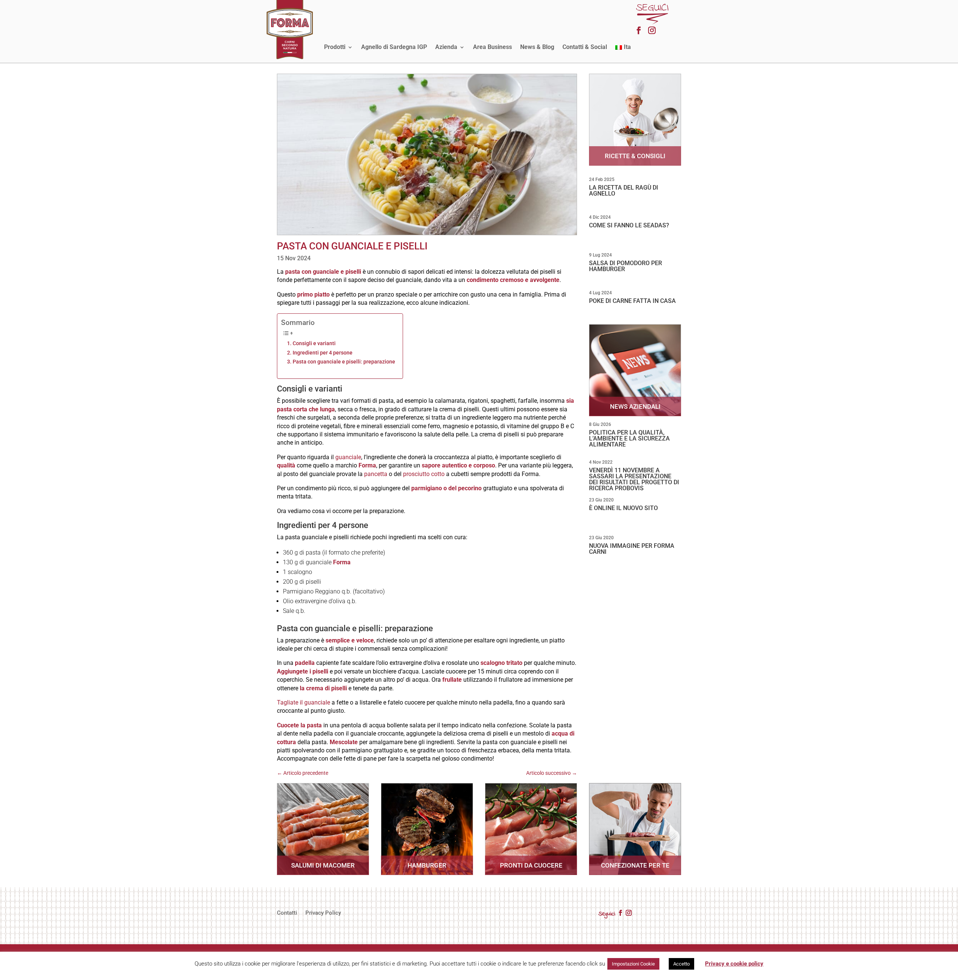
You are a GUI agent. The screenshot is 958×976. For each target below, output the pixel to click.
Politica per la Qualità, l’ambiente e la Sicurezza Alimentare (629, 438)
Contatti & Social (584, 46)
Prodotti (334, 46)
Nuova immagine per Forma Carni (631, 548)
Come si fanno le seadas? (629, 225)
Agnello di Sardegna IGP (394, 46)
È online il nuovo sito (623, 508)
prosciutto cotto (424, 474)
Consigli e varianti (314, 343)
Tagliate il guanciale (303, 702)
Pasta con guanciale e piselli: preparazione (344, 362)
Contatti (287, 913)
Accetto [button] (681, 964)
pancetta (375, 474)
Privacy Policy (323, 913)
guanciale (348, 457)
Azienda (446, 46)
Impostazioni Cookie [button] (633, 964)
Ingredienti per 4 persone (323, 353)
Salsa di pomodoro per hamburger (625, 266)
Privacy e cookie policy (734, 963)
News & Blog (537, 46)
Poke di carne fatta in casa (632, 300)
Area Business (492, 46)
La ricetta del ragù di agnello (623, 190)
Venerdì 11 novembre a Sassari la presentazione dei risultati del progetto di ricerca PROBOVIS (634, 479)
